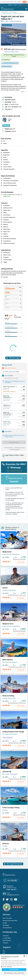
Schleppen (6, 257)
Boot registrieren (7, 927)
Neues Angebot (7, 737)
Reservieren (15, 442)
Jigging (5, 262)
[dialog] (14, 965)
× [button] (26, 955)
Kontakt (10, 4)
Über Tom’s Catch (7, 918)
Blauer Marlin (6, 229)
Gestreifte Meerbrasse (9, 217)
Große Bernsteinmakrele (9, 238)
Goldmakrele (6, 205)
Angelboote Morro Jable (17, 13)
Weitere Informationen (22, 965)
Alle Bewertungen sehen (11, 52)
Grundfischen (6, 252)
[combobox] (24, 956)
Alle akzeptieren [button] (14, 969)
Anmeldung (6, 925)
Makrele (5, 234)
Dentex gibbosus (7, 222)
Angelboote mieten (4, 12)
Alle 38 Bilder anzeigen (18, 44)
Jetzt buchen (20, 562)
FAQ (4, 951)
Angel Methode (7, 940)
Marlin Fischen (7, 255)
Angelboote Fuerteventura (7, 13)
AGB (4, 953)
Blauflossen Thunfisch (9, 243)
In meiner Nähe (7, 938)
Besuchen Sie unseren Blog (10, 920)
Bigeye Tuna (6, 231)
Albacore (5, 224)
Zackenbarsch (7, 241)
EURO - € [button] (21, 4)
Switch (24, 1)
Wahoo (5, 212)
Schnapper (6, 219)
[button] (25, 5)
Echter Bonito (6, 215)
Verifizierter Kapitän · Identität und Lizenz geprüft (14, 55)
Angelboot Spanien (13, 12)
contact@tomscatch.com (12, 895)
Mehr (22, 91)
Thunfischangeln (7, 259)
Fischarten (5, 943)
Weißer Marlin (7, 210)
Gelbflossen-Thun (8, 208)
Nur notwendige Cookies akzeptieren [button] (14, 973)
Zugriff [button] (15, 4)
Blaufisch (5, 227)
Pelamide (5, 236)
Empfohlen (6, 59)
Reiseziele (5, 935)
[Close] (27, 2)
